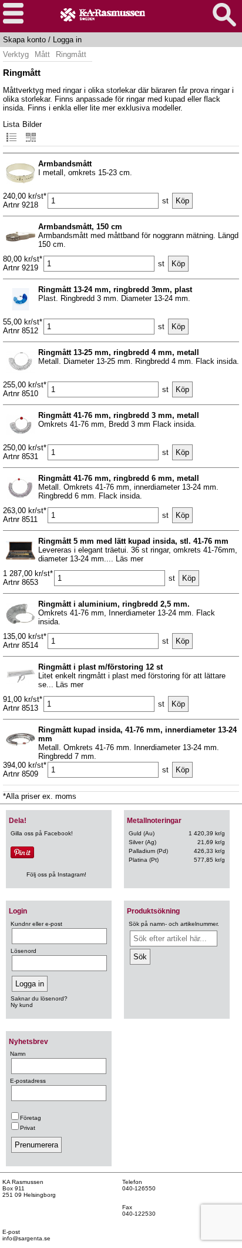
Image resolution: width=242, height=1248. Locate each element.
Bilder (32, 124)
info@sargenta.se (26, 1238)
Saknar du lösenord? (39, 998)
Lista (11, 124)
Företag (30, 1118)
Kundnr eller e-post (36, 924)
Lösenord (23, 951)
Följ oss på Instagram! (56, 874)
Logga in (67, 39)
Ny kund (22, 1005)
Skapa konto (24, 39)
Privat (27, 1128)
